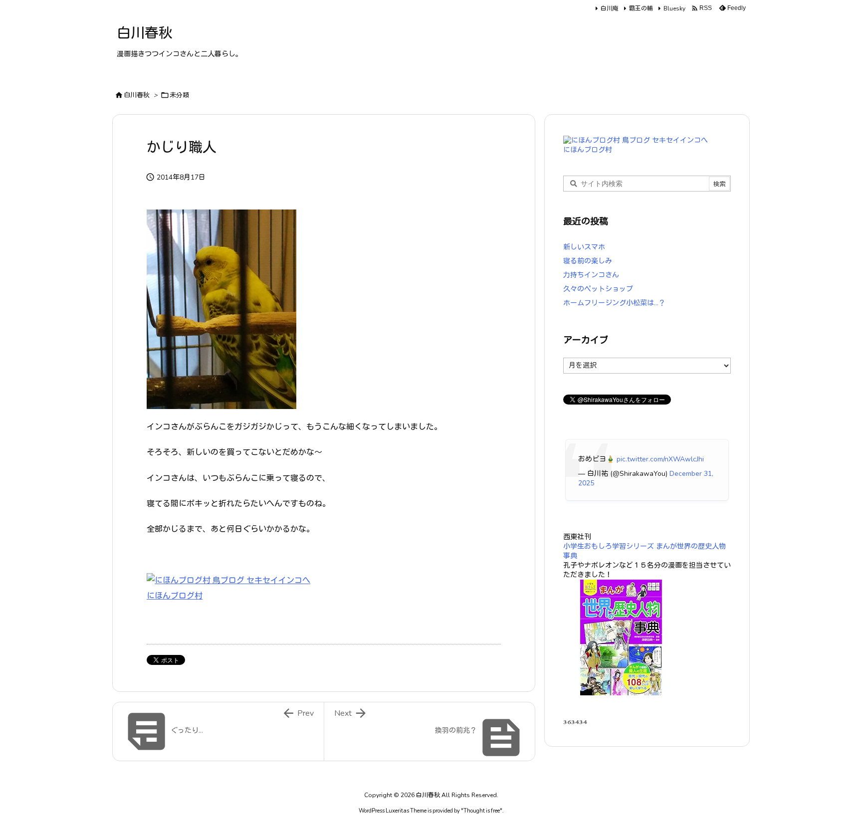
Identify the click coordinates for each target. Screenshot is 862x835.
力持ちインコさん (591, 275)
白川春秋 (137, 95)
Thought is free (481, 811)
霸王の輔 (641, 8)
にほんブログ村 (175, 596)
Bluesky (674, 8)
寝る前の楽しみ (587, 261)
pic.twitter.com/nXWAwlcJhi (660, 459)
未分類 (179, 95)
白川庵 (610, 8)
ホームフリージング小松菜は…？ (614, 303)
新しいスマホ (584, 247)
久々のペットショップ (598, 289)
